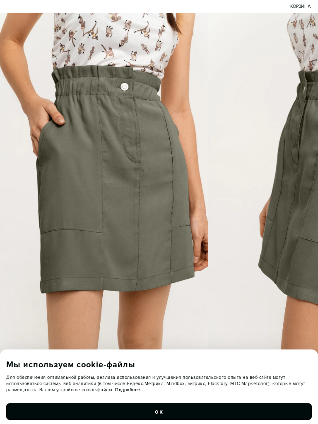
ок (159, 411)
